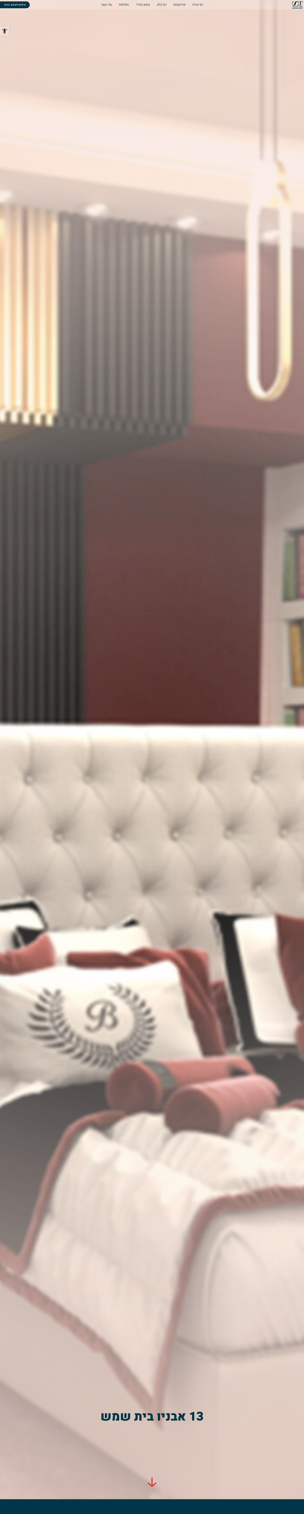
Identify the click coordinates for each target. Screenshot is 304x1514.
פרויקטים (179, 4)
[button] (4, 31)
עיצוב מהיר (143, 4)
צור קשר (106, 4)
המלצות (124, 4)
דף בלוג (161, 4)
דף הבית (197, 4)
